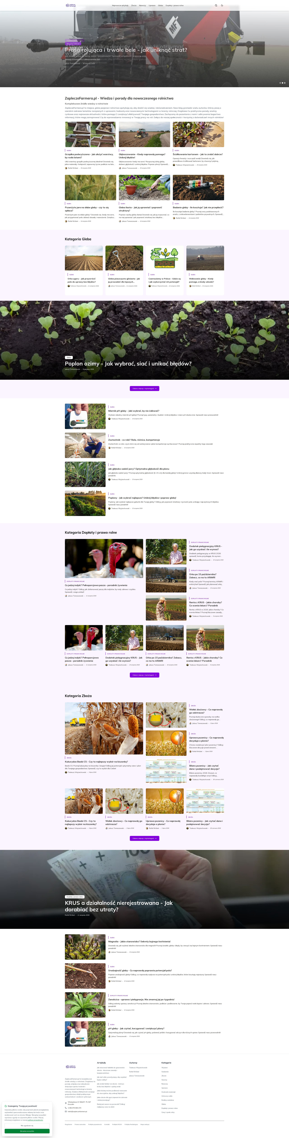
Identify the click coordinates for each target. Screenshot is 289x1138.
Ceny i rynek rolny (168, 1112)
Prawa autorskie (80, 1124)
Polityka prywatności (95, 1124)
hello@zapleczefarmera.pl (77, 1111)
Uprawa (152, 5)
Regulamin (68, 1124)
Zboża (133, 5)
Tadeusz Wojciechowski (138, 1068)
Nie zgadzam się (27, 1126)
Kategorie (166, 1062)
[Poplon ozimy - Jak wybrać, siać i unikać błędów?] (144, 340)
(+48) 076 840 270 (74, 1108)
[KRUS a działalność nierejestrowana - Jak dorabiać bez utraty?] (144, 889)
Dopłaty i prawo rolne (175, 5)
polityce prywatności (35, 1120)
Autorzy (133, 1062)
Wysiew (165, 1068)
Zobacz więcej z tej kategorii (143, 388)
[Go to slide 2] (282, 83)
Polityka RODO (117, 1124)
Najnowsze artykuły (120, 5)
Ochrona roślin (167, 1096)
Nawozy (142, 5)
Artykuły (101, 1062)
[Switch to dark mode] (222, 5)
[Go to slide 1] (280, 83)
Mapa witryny (145, 1124)
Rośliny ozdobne (168, 1100)
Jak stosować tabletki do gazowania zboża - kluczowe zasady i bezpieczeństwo (111, 1070)
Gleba (160, 5)
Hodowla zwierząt (168, 1092)
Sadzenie (165, 1072)
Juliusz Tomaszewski (72, 369)
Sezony (164, 1080)
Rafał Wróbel (70, 67)
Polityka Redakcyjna (131, 1124)
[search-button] (216, 5)
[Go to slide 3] (284, 83)
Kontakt (107, 1124)
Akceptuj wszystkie (27, 1131)
